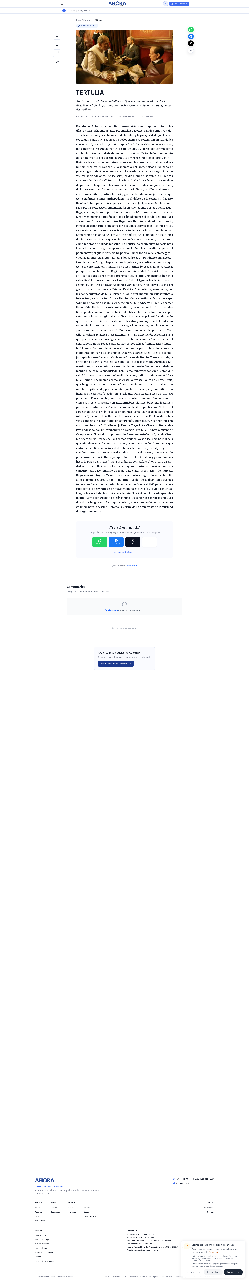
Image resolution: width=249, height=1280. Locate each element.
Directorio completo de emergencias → (142, 1250)
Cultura (72, 10)
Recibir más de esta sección (114, 663)
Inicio (78, 20)
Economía (39, 1216)
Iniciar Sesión (209, 1207)
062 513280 (147, 1244)
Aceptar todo (233, 1272)
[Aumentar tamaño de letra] (57, 30)
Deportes (38, 1212)
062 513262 (155, 1240)
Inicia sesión (111, 610)
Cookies (38, 1257)
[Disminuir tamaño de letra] (57, 36)
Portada (87, 1207)
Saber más (214, 1252)
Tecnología (55, 1212)
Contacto (210, 1212)
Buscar (86, 1212)
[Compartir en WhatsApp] (191, 29)
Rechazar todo (193, 1272)
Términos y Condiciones (44, 1252)
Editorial (70, 1207)
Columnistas (72, 1212)
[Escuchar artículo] (57, 61)
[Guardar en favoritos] (57, 44)
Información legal (180, 1276)
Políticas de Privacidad (43, 1244)
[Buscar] (69, 3)
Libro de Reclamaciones (44, 1261)
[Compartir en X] (191, 43)
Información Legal (42, 1239)
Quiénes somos (145, 1276)
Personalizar (213, 1272)
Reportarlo (132, 565)
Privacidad (117, 1276)
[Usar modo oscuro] (165, 3)
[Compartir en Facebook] (191, 36)
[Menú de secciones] (62, 3)
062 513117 (144, 1240)
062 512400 (171, 1247)
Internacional (40, 1220)
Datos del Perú (90, 1216)
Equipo (155, 1276)
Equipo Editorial (41, 1248)
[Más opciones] (57, 70)
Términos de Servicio (130, 1276)
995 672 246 (149, 1234)
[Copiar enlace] (191, 50)
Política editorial (166, 1276)
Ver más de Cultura (123, 552)
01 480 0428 (149, 1237)
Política (37, 1207)
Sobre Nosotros (41, 1235)
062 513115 (166, 1240)
